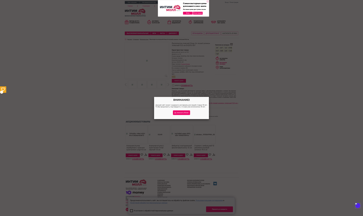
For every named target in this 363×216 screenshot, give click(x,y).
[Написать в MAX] (360, 209)
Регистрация (198, 13)
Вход (187, 13)
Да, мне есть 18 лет (181, 113)
